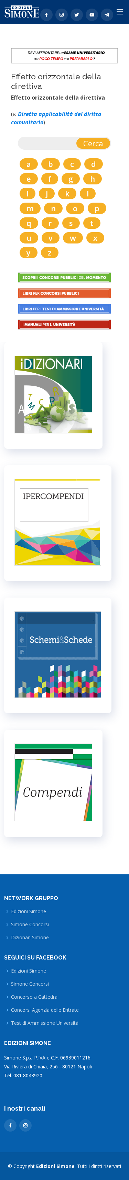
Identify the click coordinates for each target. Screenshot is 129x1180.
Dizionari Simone (30, 937)
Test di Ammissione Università (44, 1023)
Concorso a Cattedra (34, 997)
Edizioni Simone (28, 911)
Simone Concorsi (30, 924)
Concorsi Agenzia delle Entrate (45, 1010)
